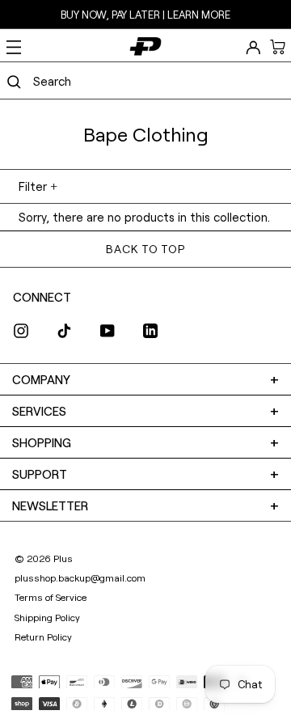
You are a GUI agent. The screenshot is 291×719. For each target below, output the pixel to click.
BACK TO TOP (145, 249)
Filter (33, 186)
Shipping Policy (47, 617)
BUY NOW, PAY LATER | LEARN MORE (145, 14)
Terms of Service (50, 597)
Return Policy (43, 636)
